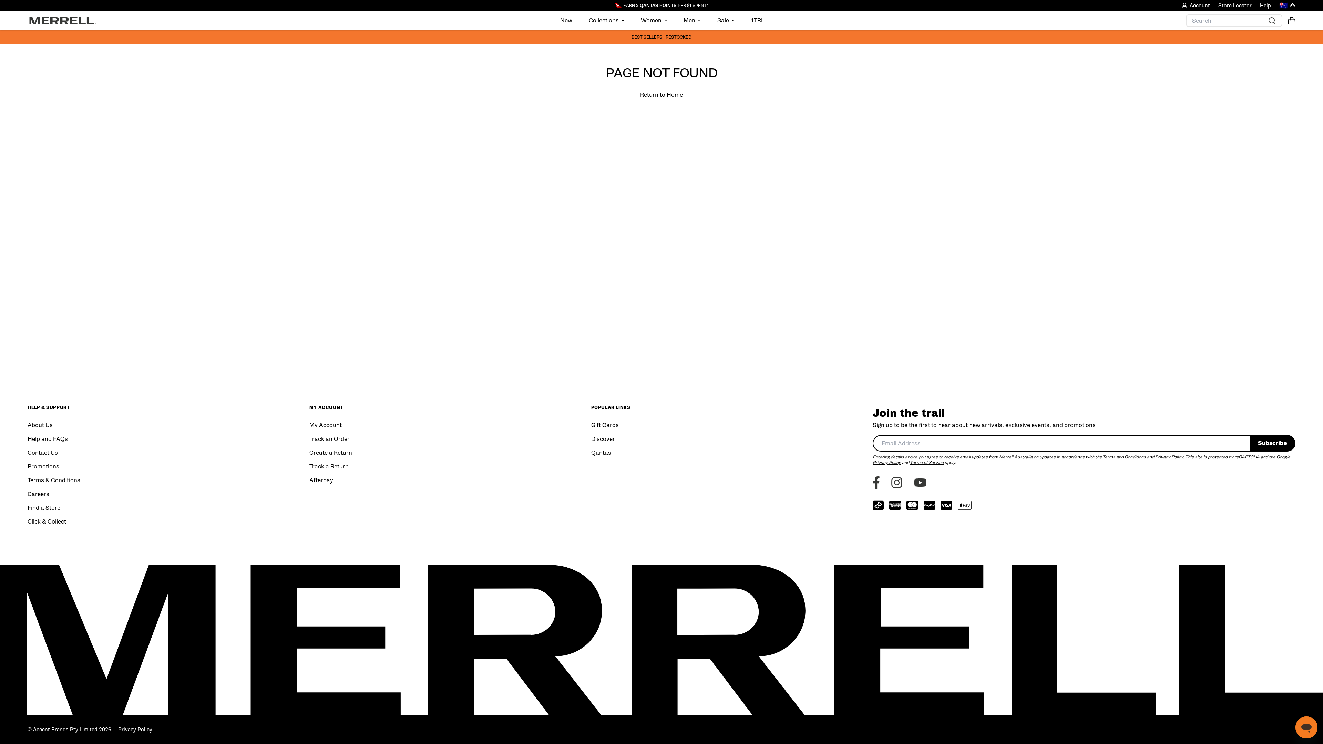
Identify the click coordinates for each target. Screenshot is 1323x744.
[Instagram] (897, 482)
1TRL (758, 20)
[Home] (62, 20)
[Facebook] (876, 482)
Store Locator (1235, 5)
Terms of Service (927, 462)
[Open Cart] (1291, 20)
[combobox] (1061, 443)
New (566, 20)
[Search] (1272, 20)
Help (1265, 5)
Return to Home (661, 95)
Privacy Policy (1169, 456)
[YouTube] (920, 482)
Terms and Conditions (1124, 456)
